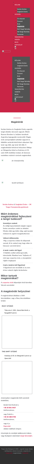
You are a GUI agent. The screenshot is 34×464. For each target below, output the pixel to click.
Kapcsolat (18, 45)
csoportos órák (7, 282)
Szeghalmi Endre (22, 11)
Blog (16, 42)
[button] (21, 53)
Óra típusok (21, 18)
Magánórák (20, 26)
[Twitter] (24, 459)
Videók (17, 39)
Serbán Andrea (21, 9)
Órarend (19, 21)
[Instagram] (9, 108)
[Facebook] (4, 108)
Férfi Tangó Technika (23, 29)
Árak (18, 24)
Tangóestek (19, 37)
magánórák (9, 453)
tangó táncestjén (26, 436)
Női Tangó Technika (23, 32)
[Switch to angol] (22, 48)
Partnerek (20, 34)
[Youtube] (14, 108)
